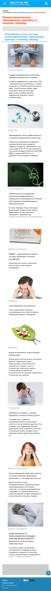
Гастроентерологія (15, 70)
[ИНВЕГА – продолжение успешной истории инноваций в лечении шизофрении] (25, 235)
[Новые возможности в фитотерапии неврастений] (25, 333)
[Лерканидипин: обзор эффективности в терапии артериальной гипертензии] (25, 116)
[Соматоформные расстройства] (25, 287)
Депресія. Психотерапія (17, 249)
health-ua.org (20, 3)
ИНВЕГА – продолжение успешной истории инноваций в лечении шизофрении (23, 256)
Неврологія (12, 301)
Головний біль (13, 408)
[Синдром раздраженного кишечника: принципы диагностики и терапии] (25, 56)
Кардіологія (12, 130)
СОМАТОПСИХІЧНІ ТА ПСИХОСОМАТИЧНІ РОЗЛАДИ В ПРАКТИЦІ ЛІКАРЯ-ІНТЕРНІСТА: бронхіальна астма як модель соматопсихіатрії (22, 539)
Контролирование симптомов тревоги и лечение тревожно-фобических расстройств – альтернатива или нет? (25, 475)
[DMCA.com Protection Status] (29, 581)
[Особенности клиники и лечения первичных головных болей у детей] (25, 394)
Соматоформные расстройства (22, 306)
